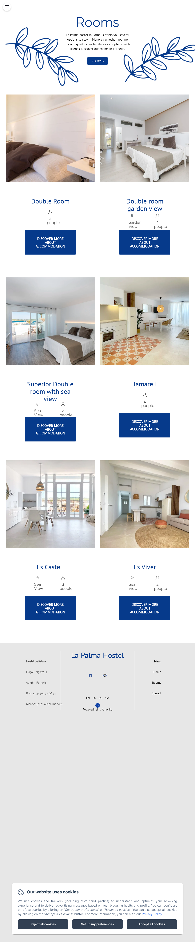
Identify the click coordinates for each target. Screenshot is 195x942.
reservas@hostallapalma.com (44, 704)
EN (88, 697)
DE (100, 697)
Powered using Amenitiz (98, 709)
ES (94, 697)
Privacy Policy (152, 914)
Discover (97, 61)
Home (157, 672)
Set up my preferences (97, 924)
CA (107, 697)
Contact (156, 693)
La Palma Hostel (97, 655)
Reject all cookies (43, 924)
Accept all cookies (151, 924)
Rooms (156, 682)
